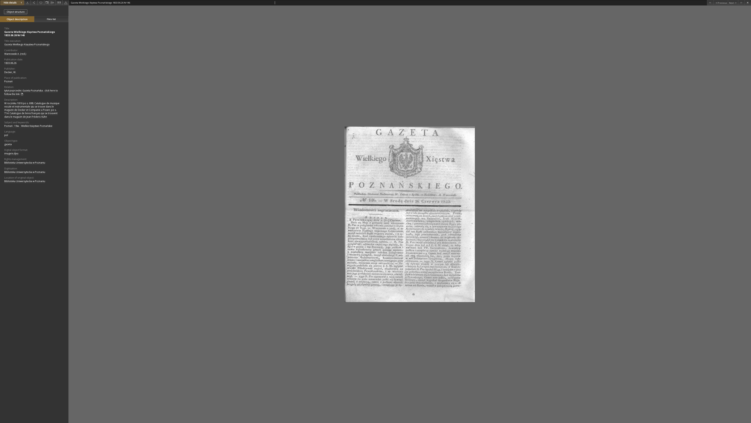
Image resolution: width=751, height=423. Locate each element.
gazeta (8, 144)
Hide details (10, 2)
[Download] (27, 2)
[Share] (34, 2)
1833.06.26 (10, 63)
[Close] (748, 2)
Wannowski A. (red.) (15, 53)
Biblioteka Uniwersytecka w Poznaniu (24, 162)
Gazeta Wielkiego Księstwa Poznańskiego (27, 44)
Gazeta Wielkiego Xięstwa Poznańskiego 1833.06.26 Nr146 (29, 33)
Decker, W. (10, 72)
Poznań (8, 81)
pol (6, 135)
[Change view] (46, 2)
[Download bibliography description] (52, 2)
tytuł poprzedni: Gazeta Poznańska (23, 90)
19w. (16, 126)
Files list (51, 19)
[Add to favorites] (41, 2)
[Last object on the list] (741, 2)
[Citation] (59, 2)
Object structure (16, 11)
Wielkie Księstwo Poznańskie (36, 126)
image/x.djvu (11, 153)
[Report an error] (65, 2)
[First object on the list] (710, 2)
